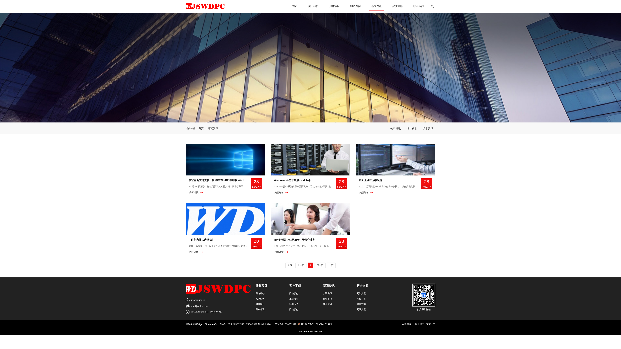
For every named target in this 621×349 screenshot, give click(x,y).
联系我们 (418, 6)
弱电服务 (293, 304)
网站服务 (293, 309)
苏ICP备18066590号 (285, 324)
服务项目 (334, 6)
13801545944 (198, 300)
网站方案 (361, 309)
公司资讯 (395, 128)
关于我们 (313, 6)
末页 (331, 265)
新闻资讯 (376, 6)
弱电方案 (361, 304)
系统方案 (361, 298)
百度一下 (430, 324)
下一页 (320, 265)
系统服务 (260, 298)
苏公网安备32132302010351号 (316, 324)
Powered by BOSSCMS (310, 331)
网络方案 (361, 293)
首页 (295, 6)
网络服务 (260, 293)
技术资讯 (428, 128)
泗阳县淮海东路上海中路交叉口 (207, 312)
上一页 (301, 265)
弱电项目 (260, 304)
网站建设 (260, 309)
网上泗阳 (419, 324)
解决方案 (397, 6)
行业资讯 (412, 128)
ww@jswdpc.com (199, 306)
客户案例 (355, 6)
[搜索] (432, 6)
